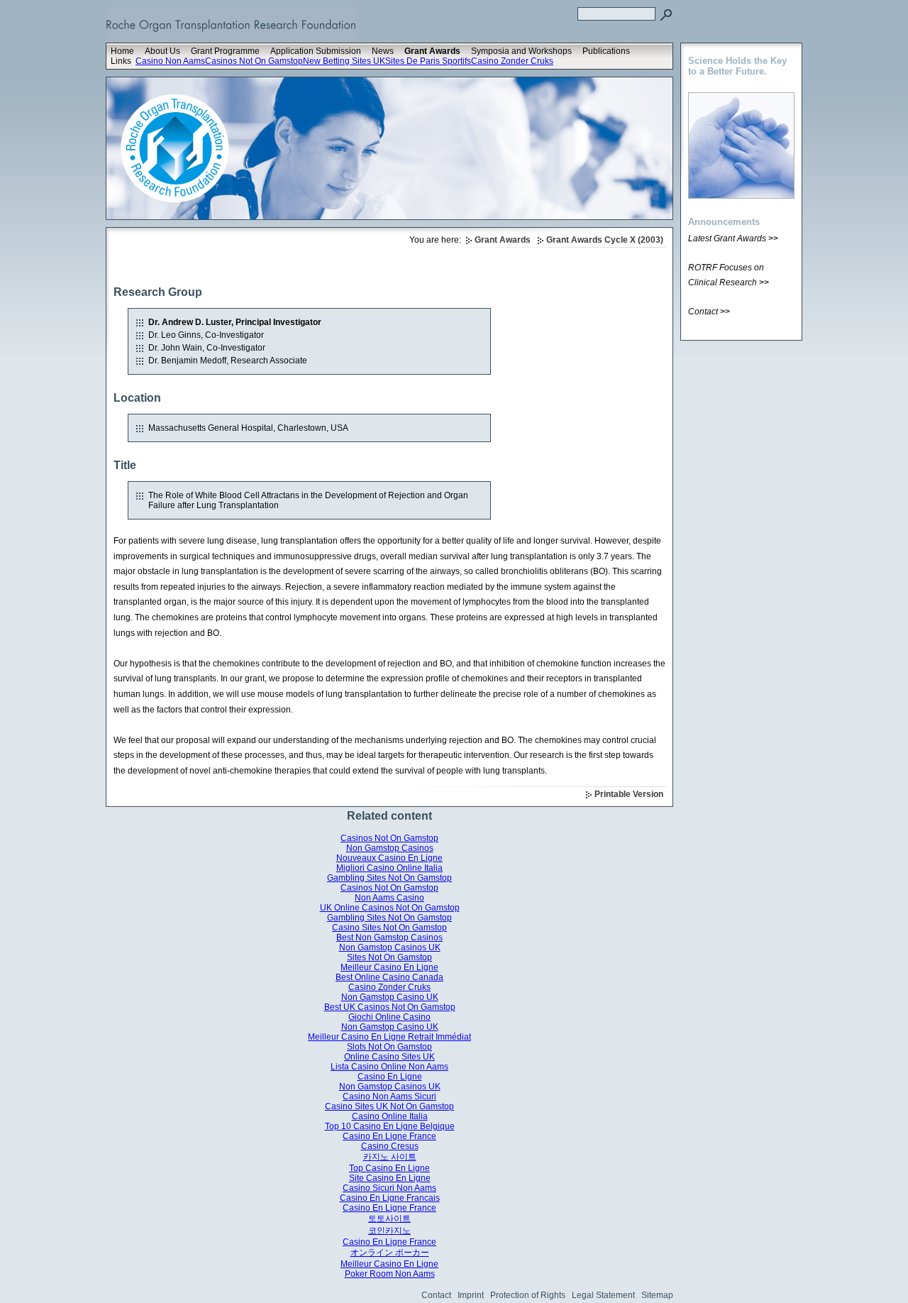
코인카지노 (389, 1231)
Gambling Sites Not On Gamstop (389, 878)
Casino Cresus (390, 1146)
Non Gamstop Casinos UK (390, 947)
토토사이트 (389, 1219)
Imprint (471, 1295)
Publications (606, 51)
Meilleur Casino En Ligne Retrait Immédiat (389, 1037)
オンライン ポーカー (389, 1253)
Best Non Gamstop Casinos (389, 937)
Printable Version (628, 794)
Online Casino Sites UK (389, 1057)
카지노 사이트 (389, 1157)
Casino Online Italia (390, 1116)
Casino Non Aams (170, 61)
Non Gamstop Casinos (389, 848)
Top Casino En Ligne (389, 1168)
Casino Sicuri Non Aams (389, 1188)
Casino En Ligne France (389, 1136)
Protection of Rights (527, 1295)
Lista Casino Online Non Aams (389, 1067)
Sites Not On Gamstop (389, 957)
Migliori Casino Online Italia (389, 868)
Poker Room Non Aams (390, 1274)
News (383, 51)
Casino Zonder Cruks (512, 61)
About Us (162, 51)
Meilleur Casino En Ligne (389, 967)
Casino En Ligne (390, 1077)
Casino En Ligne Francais (390, 1198)
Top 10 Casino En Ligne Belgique (390, 1126)
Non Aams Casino (389, 898)
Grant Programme (225, 51)
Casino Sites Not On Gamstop (389, 928)
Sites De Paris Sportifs (428, 61)
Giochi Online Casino (389, 1017)
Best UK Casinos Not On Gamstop (389, 1007)
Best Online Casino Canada (389, 977)
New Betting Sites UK (344, 61)
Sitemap (657, 1295)
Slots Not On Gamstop (389, 1047)
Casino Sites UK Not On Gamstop (389, 1106)
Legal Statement (603, 1295)
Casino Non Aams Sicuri (389, 1096)
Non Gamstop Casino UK (389, 997)
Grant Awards (432, 51)
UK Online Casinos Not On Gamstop (390, 908)
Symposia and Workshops (521, 51)
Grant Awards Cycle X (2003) (604, 240)
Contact (436, 1295)
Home (122, 51)
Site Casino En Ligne (390, 1178)
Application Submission (315, 51)
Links (121, 61)
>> (773, 238)
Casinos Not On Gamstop (254, 61)
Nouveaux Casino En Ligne (389, 858)
